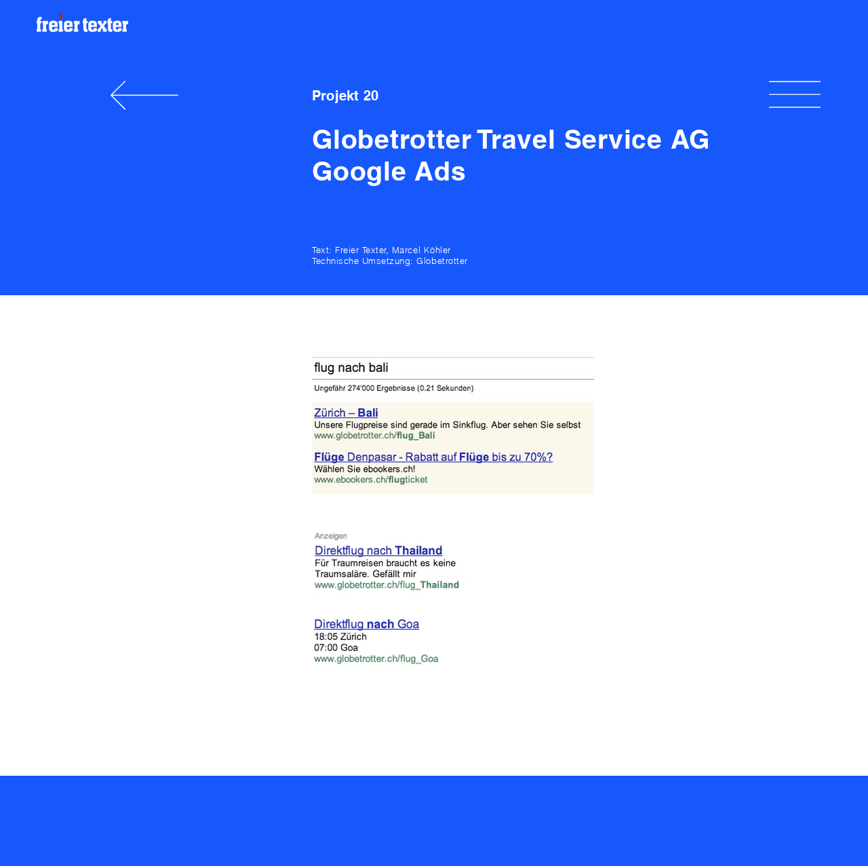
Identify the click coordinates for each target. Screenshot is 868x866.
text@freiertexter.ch (426, 826)
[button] (795, 95)
